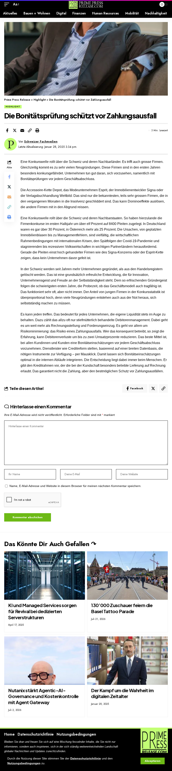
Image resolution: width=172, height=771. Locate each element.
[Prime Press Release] (86, 4)
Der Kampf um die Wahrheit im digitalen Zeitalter (122, 693)
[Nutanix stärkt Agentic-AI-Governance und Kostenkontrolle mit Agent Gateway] (44, 660)
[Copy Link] (30, 130)
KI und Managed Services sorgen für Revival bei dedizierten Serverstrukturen (42, 611)
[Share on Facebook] (7, 130)
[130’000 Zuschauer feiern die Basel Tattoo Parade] (127, 575)
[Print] (37, 130)
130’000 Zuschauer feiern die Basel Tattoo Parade (121, 608)
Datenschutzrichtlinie (85, 758)
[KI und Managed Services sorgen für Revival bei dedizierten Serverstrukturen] (44, 575)
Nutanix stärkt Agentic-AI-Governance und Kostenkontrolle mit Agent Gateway (43, 696)
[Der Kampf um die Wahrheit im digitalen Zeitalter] (127, 660)
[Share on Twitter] (15, 130)
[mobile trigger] (7, 4)
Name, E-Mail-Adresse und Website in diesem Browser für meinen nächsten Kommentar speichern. (75, 486)
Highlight (13, 106)
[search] (153, 4)
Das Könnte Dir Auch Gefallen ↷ (50, 543)
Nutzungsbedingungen (23, 763)
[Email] (22, 130)
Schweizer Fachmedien (40, 141)
